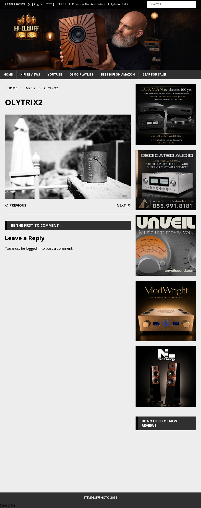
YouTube (55, 74)
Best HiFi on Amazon (118, 74)
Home (8, 74)
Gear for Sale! (154, 74)
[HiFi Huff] (100, 66)
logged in (33, 248)
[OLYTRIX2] (68, 195)
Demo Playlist (81, 74)
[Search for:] (171, 3)
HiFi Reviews (30, 74)
